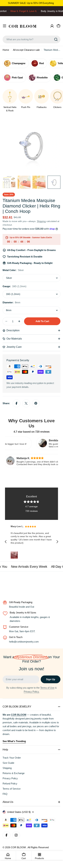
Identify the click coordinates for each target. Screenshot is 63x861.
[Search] (56, 39)
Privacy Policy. (31, 691)
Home (6, 49)
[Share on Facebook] (16, 403)
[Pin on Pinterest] (36, 403)
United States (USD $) (19, 812)
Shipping (41, 221)
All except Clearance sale (26, 49)
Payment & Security (17, 360)
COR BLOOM (18, 847)
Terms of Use (47, 687)
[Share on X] (26, 403)
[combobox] (31, 39)
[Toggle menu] (4, 26)
